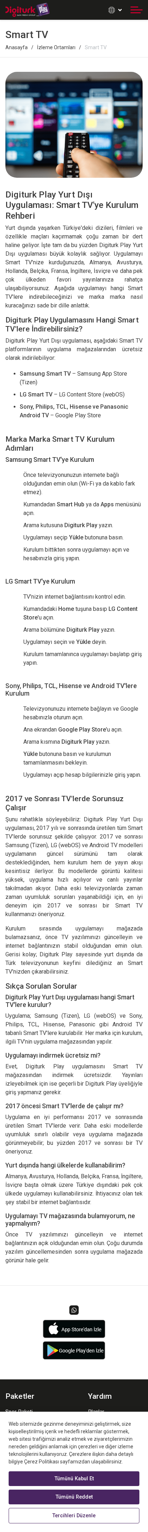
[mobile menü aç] (136, 9)
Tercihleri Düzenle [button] (74, 1516)
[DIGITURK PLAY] (27, 10)
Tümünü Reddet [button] (74, 1497)
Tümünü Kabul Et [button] (74, 1479)
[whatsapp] (74, 1310)
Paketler (19, 1396)
